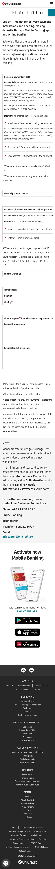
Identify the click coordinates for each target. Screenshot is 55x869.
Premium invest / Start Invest (27, 785)
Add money (27, 737)
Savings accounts (27, 759)
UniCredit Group (24, 851)
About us (10, 686)
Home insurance (27, 778)
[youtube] (23, 670)
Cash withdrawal (28, 740)
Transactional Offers (27, 730)
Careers (38, 686)
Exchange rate (40, 831)
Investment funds (27, 763)
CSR (47, 686)
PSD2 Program (28, 807)
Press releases (24, 686)
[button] (6, 863)
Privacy (28, 796)
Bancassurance (19, 843)
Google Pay (27, 817)
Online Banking (27, 803)
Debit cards (27, 727)
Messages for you (18, 835)
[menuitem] (51, 14)
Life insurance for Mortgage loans (27, 781)
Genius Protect (27, 774)
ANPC (14, 827)
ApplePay (27, 814)
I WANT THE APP (27, 611)
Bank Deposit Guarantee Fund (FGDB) (27, 752)
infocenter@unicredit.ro (17, 536)
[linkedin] (32, 670)
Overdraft (27, 711)
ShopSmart (27, 810)
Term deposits (27, 756)
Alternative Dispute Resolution (21, 839)
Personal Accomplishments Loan (27, 705)
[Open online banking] (44, 3)
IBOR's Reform (36, 843)
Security (37, 690)
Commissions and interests (32, 827)
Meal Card (27, 734)
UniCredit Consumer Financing (18, 847)
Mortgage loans (27, 701)
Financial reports (22, 690)
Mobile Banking (27, 800)
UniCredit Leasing (42, 847)
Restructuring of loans (27, 715)
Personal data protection (19, 831)
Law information (37, 835)
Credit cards (27, 708)
